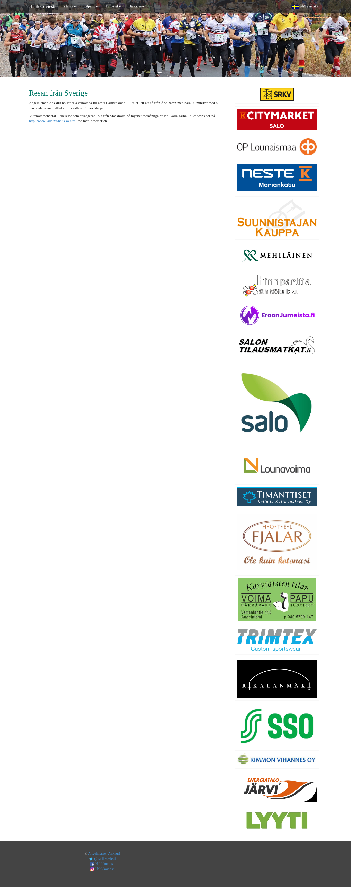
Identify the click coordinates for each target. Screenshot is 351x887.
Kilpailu (89, 6)
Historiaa (135, 6)
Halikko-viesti (42, 6)
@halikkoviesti (104, 859)
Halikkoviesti (104, 864)
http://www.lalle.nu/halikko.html (53, 121)
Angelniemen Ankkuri (104, 853)
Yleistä (68, 6)
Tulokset (112, 6)
